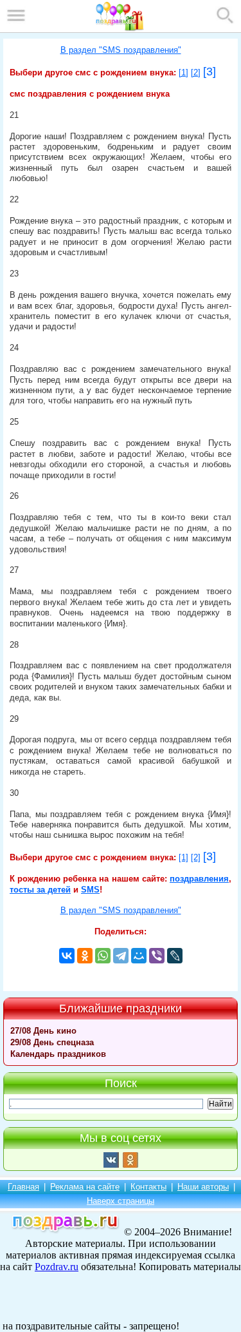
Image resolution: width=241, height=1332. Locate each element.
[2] (196, 72)
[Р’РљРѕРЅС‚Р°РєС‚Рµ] (67, 955)
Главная (23, 1187)
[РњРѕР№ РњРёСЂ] (139, 955)
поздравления (199, 878)
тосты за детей (40, 889)
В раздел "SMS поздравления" (120, 50)
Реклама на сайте (85, 1187)
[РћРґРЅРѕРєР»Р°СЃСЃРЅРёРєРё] (85, 955)
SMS (90, 889)
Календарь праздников (58, 1054)
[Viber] (157, 955)
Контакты (148, 1187)
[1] (183, 72)
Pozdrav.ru (56, 1266)
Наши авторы (203, 1187)
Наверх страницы (120, 1201)
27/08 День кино (43, 1031)
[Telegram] (121, 955)
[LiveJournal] (175, 955)
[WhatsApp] (103, 955)
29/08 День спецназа (52, 1042)
